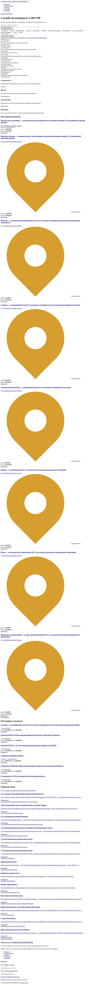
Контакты (7, 10)
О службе (7, 9)
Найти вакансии (9, 36)
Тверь (20, 32)
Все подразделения (6, 937)
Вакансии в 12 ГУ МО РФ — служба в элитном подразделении (28, 38)
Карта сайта (24, 983)
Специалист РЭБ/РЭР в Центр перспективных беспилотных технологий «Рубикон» (32, 766)
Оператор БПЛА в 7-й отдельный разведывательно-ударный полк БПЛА (28, 745)
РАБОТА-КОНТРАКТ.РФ (23, 942)
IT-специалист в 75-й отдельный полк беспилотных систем (23, 776)
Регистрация (8, 13)
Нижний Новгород (55, 30)
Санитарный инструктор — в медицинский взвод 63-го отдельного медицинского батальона (36, 387)
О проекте (7, 956)
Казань (28, 30)
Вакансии (7, 4)
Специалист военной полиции (12, 756)
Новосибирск (66, 30)
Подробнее (4, 133)
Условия (6, 7)
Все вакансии (5, 717)
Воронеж (5, 30)
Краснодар (36, 30)
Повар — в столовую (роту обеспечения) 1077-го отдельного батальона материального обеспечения (38, 552)
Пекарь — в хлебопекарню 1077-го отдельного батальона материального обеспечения (33, 470)
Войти (3, 13)
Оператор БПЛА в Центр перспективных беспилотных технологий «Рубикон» (30, 735)
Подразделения (8, 6)
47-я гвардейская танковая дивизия (11, 126)
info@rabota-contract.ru (11, 971)
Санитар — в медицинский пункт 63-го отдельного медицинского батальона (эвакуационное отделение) (40, 305)
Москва (44, 30)
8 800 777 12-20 (9, 965)
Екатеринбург (20, 30)
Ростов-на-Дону (78, 30)
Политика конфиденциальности (10, 977)
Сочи (15, 32)
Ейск (12, 30)
